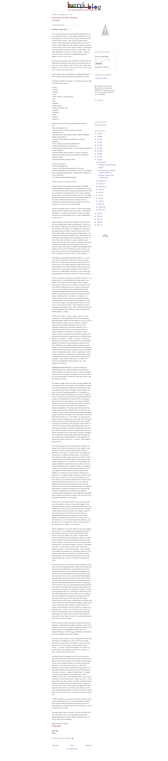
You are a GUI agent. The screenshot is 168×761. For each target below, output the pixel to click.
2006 (98, 222)
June (99, 195)
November (101, 181)
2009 (98, 213)
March (100, 204)
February (101, 207)
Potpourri (100, 167)
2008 (98, 216)
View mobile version (72, 749)
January (100, 210)
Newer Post (55, 745)
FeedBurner (105, 67)
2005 (98, 225)
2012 (98, 154)
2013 (98, 151)
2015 (98, 145)
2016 (98, 142)
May (99, 198)
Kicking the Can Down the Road (107, 165)
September (101, 187)
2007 (98, 219)
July (99, 192)
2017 (98, 139)
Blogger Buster (103, 125)
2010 (98, 160)
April (100, 201)
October (100, 184)
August (100, 189)
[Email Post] (72, 738)
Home (72, 745)
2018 (98, 136)
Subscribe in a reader (101, 78)
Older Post (89, 745)
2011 (98, 157)
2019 (98, 134)
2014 (98, 148)
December (101, 162)
